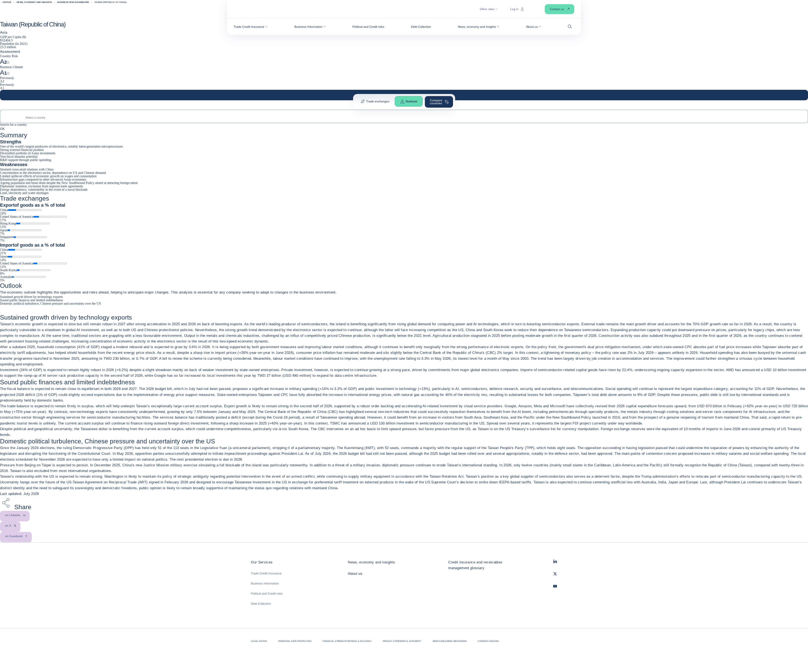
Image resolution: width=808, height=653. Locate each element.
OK (2, 129)
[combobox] (404, 117)
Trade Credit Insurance (266, 573)
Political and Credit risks (267, 593)
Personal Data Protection (295, 641)
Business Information (265, 583)
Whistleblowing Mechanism (450, 641)
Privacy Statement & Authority (402, 641)
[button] (251, 26)
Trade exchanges (377, 101)
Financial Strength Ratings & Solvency (347, 641)
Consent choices (488, 641)
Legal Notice (259, 641)
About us (355, 574)
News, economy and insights (371, 562)
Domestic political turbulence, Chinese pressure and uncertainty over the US (50, 303)
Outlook (411, 101)
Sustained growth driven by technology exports (31, 297)
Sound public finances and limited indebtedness (31, 300)
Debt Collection (261, 603)
